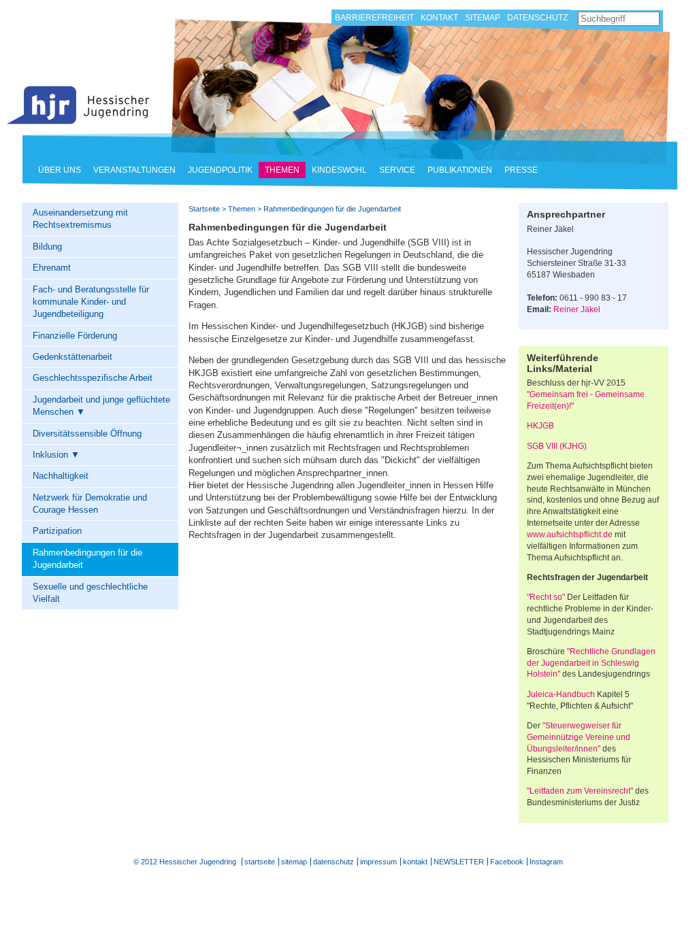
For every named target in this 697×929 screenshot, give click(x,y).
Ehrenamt (52, 268)
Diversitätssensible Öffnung (87, 433)
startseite (259, 862)
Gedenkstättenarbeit (72, 357)
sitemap (294, 862)
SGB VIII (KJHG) (557, 446)
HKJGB (540, 425)
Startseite (78, 105)
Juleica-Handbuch (561, 694)
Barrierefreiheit (374, 17)
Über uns (59, 170)
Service (397, 170)
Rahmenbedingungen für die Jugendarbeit (87, 558)
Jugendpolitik (220, 170)
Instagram (546, 862)
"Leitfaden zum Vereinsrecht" (580, 791)
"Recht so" (546, 597)
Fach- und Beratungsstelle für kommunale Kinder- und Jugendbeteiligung (91, 302)
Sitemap (482, 17)
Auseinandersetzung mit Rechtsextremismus (80, 218)
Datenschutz (537, 17)
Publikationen (459, 170)
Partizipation (57, 531)
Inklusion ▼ (56, 455)
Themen (282, 170)
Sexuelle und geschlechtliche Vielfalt (90, 592)
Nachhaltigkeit (60, 476)
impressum (378, 862)
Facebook (506, 862)
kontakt (415, 862)
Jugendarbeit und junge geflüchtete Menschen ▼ (101, 405)
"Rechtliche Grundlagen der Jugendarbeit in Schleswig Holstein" (591, 663)
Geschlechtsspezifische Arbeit (92, 378)
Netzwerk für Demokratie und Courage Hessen (90, 503)
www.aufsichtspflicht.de (570, 534)
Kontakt (439, 17)
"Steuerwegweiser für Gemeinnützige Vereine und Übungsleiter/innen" (578, 737)
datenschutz (333, 862)
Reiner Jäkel (576, 309)
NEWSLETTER (459, 862)
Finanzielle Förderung (75, 336)
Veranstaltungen (134, 170)
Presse (521, 170)
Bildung (47, 246)
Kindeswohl (339, 170)
